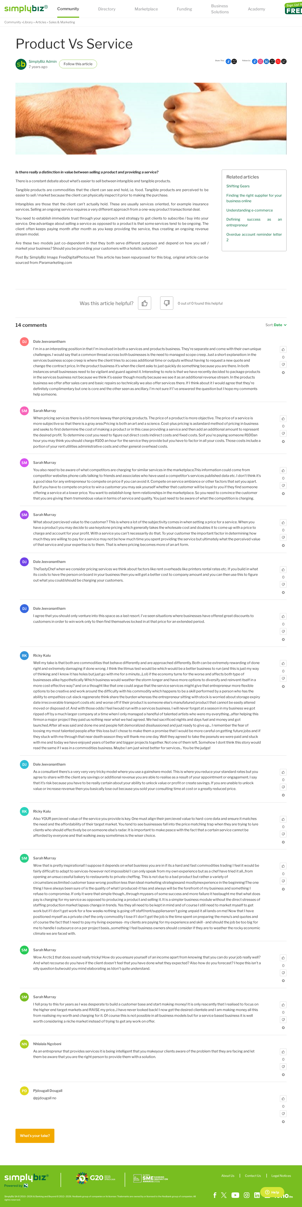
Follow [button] (69, 64)
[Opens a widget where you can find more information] (272, 1192)
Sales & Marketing (62, 22)
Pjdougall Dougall (47, 1091)
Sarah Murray (44, 411)
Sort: (274, 325)
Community (12, 22)
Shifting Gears (238, 186)
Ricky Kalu (42, 655)
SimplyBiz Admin (43, 61)
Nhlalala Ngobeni (47, 1044)
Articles (40, 22)
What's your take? (35, 1136)
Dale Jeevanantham (49, 341)
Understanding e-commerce (249, 210)
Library (28, 22)
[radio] (145, 304)
